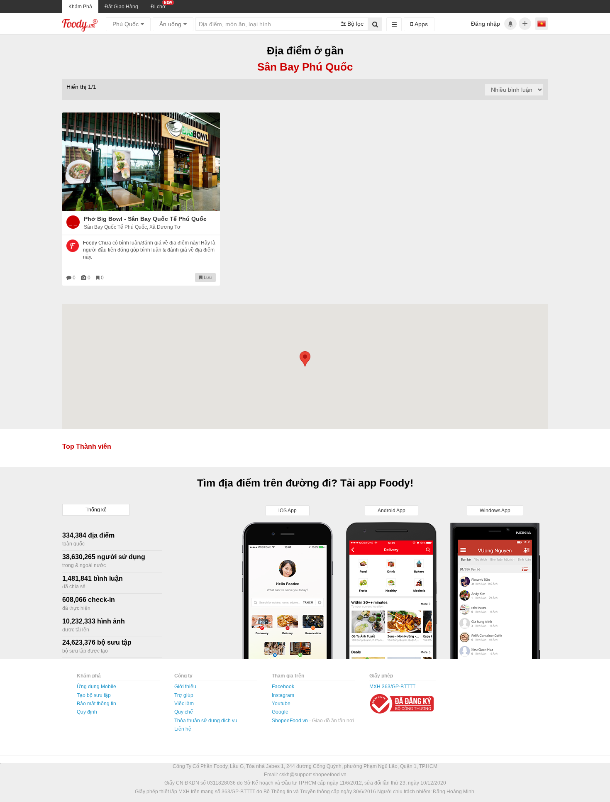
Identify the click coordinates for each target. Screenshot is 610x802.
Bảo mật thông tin (96, 704)
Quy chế (183, 712)
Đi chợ (158, 7)
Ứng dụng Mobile (96, 687)
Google (280, 712)
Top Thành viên (86, 446)
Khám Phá (80, 7)
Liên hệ (182, 729)
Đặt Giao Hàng (121, 7)
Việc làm (184, 704)
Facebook (283, 687)
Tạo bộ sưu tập (94, 695)
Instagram (283, 695)
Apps (420, 24)
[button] (305, 359)
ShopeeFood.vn (290, 721)
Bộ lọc (355, 23)
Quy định (87, 712)
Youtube (281, 704)
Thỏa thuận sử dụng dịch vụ (205, 721)
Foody (90, 243)
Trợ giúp (183, 695)
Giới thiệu (185, 687)
